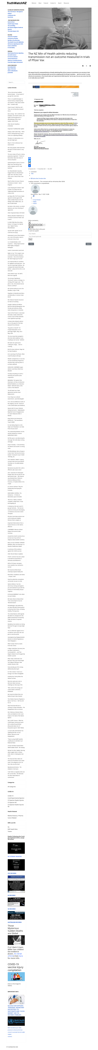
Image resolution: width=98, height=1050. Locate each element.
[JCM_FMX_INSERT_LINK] (43, 225)
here (20, 956)
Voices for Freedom (12, 36)
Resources (66, 3)
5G (8, 827)
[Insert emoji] (32, 227)
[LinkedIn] (90, 66)
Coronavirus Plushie (13, 38)
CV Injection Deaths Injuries (16, 800)
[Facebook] (83, 66)
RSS (32, 173)
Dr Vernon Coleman (13, 56)
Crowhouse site (12, 15)
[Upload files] (29, 227)
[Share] (59, 166)
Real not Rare (11, 22)
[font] (29, 222)
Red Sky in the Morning (13, 40)
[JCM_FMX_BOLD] (29, 225)
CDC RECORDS (12, 873)
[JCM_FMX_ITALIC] (31, 225)
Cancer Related (12, 818)
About (40, 3)
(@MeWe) (21, 42)
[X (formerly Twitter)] (86, 66)
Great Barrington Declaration (15, 62)
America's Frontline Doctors (15, 60)
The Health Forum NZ (13, 42)
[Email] (59, 163)
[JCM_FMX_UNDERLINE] (34, 225)
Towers (10, 831)
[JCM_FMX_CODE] (38, 225)
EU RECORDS (11, 895)
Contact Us (53, 3)
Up (35, 200)
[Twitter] (59, 161)
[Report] (33, 196)
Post (30, 239)
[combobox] (16, 82)
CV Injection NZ (12, 802)
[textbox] (59, 217)
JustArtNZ (10, 72)
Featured (46, 3)
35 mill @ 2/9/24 (15, 954)
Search (59, 3)
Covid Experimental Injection (16, 798)
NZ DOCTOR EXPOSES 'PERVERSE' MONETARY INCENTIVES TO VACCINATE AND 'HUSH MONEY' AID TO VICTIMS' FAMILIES (16, 1010)
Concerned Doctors (12, 58)
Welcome (34, 3)
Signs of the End (12, 69)
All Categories (12, 786)
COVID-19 (10, 796)
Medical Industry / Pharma (15, 815)
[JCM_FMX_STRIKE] (36, 225)
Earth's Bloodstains (13, 70)
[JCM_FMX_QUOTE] (41, 225)
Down (39, 200)
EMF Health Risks (13, 829)
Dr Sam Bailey (11, 47)
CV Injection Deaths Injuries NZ (16, 805)
